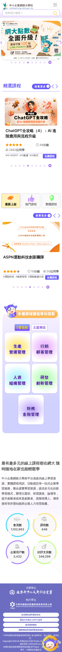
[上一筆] (54, 215)
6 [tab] (32, 63)
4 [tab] (24, 63)
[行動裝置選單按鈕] (55, 5)
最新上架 (11, 204)
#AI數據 (24, 155)
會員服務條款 (31, 625)
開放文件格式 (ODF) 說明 (31, 620)
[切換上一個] (52, 86)
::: (2, 4)
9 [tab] (45, 63)
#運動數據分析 (36, 276)
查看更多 (40, 86)
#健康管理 (21, 276)
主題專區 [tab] (39, 327)
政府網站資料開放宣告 (31, 614)
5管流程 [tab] (22, 327)
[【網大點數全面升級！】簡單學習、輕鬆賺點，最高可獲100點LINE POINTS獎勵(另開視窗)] (31, 40)
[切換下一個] (56, 86)
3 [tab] (20, 63)
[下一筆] (59, 215)
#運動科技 (8, 276)
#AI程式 (34, 155)
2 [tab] (16, 63)
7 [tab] (36, 63)
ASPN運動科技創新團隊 (23, 257)
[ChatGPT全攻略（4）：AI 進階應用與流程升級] (31, 111)
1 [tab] (12, 63)
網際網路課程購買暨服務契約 (31, 630)
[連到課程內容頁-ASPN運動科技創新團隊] (31, 237)
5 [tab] (28, 63)
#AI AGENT (12, 155)
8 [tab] (41, 63)
